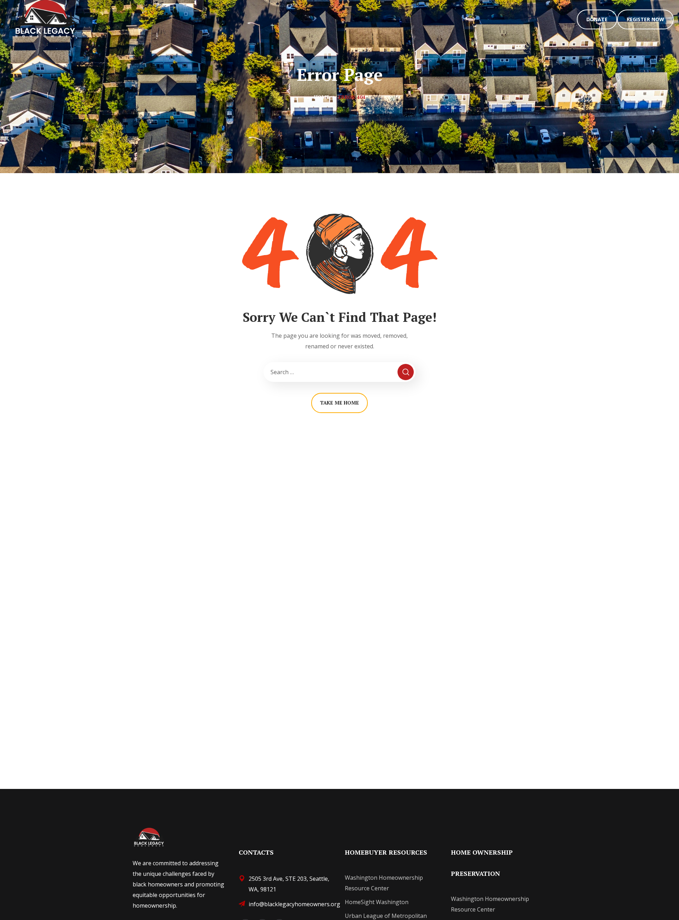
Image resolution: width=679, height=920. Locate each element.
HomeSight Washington (376, 902)
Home (321, 97)
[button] (597, 19)
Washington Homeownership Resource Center (384, 883)
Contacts (256, 852)
